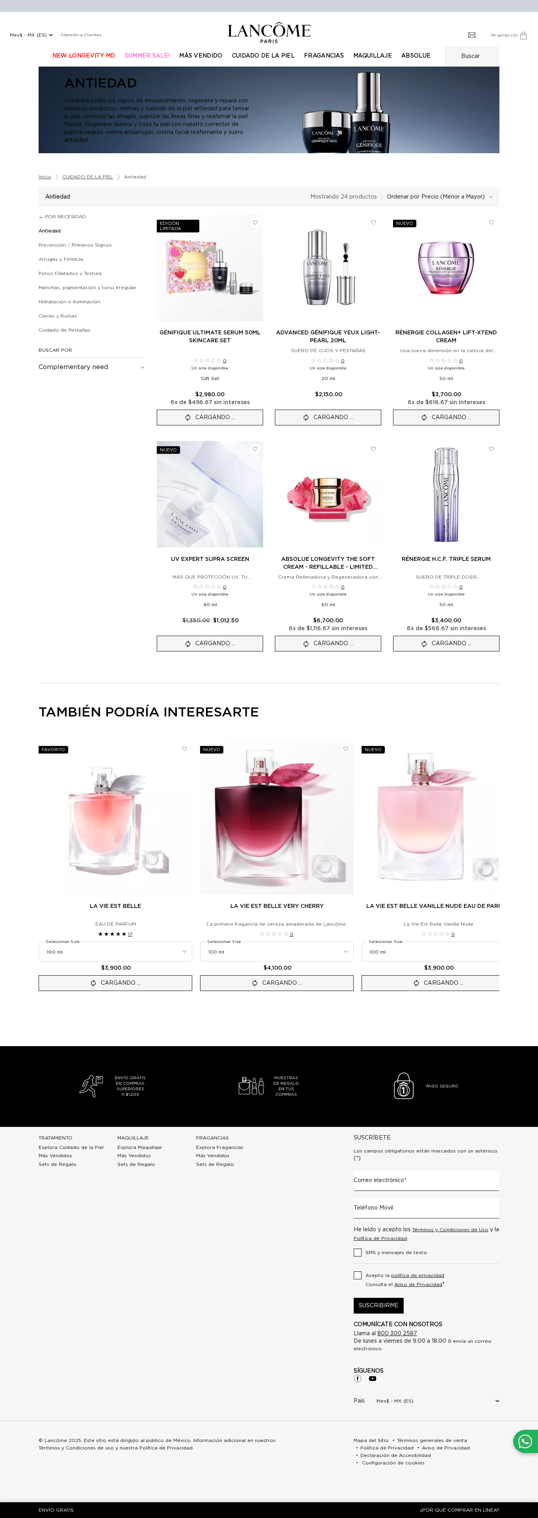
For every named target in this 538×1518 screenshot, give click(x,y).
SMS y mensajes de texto (396, 1252)
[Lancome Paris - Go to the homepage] (269, 32)
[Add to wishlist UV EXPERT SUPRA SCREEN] (255, 449)
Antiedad (50, 230)
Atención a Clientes (81, 35)
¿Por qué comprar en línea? (459, 1510)
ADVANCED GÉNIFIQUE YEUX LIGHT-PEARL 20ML (328, 336)
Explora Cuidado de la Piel (71, 1147)
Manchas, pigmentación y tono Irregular (87, 287)
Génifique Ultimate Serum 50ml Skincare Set (210, 336)
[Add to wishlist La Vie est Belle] (184, 748)
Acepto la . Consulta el (405, 1280)
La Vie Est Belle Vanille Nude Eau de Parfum (438, 906)
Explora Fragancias (219, 1147)
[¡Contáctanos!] (525, 1441)
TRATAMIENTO (55, 1138)
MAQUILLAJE (133, 1138)
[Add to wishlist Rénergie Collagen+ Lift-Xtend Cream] (491, 222)
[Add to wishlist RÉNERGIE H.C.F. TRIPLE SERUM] (491, 449)
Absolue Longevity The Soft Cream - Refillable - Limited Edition (328, 564)
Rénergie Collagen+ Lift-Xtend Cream (446, 336)
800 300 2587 (397, 1333)
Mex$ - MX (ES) (28, 35)
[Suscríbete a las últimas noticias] (471, 35)
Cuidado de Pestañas (65, 330)
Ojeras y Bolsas (58, 316)
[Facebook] (358, 1379)
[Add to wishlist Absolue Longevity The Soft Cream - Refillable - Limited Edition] (373, 449)
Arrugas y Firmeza (61, 259)
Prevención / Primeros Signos (75, 245)
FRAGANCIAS (212, 1138)
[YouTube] (373, 1379)
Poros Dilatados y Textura (70, 273)
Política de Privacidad (380, 1238)
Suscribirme (379, 1305)
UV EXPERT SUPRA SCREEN (210, 559)
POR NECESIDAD (65, 216)
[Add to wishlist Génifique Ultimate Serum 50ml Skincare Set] (255, 222)
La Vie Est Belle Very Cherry (277, 906)
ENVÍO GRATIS (56, 1510)
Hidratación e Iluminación (69, 301)
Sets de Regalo (57, 1164)
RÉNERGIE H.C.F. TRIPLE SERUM (446, 559)
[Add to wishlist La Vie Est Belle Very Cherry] (346, 748)
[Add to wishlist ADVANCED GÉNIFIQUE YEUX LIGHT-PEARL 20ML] (373, 222)
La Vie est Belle (115, 906)
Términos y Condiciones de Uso (450, 1229)
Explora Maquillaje (139, 1147)
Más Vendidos (55, 1155)
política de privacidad (417, 1275)
